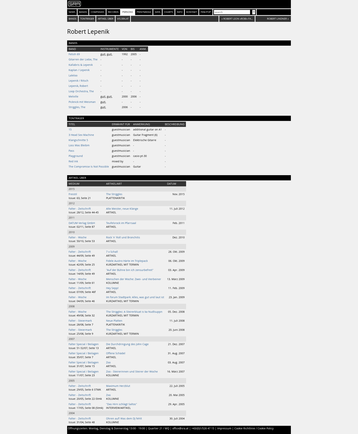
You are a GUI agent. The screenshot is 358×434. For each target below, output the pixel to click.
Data (157, 12)
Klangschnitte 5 (78, 140)
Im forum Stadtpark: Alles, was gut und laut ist (135, 297)
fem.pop (206, 12)
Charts (168, 12)
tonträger (87, 18)
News (72, 12)
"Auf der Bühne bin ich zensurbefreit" (129, 270)
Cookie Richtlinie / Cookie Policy (254, 428)
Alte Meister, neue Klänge (122, 208)
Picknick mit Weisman (82, 102)
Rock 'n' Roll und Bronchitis (123, 237)
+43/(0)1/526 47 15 (202, 428)
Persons (127, 12)
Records (113, 12)
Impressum (224, 428)
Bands (83, 12)
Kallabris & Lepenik (81, 65)
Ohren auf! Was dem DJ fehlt (124, 418)
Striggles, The (77, 107)
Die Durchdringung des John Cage (127, 344)
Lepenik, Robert (78, 86)
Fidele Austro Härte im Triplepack (127, 261)
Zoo (108, 362)
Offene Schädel (115, 353)
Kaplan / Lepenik (79, 70)
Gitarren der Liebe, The (83, 59)
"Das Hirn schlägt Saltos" (121, 404)
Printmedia (144, 12)
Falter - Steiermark (80, 320)
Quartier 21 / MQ (158, 428)
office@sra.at (180, 428)
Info (180, 12)
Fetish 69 (74, 54)
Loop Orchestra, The (81, 91)
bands (72, 18)
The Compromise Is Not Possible (89, 166)
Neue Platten (114, 320)
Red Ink (73, 161)
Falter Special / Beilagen (84, 344)
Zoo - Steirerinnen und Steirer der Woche (132, 371)
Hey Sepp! (112, 288)
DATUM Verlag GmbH (82, 223)
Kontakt (191, 12)
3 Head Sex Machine (81, 135)
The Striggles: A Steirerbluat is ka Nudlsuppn (134, 311)
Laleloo (73, 75)
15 (70, 129)
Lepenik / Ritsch (78, 80)
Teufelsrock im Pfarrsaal (121, 223)
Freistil (73, 194)
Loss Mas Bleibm (79, 145)
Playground (76, 156)
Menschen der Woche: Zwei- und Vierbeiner (133, 279)
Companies (97, 12)
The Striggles (114, 194)
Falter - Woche (78, 237)
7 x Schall (112, 251)
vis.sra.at (123, 18)
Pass (71, 150)
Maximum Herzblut (118, 386)
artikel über (105, 18)
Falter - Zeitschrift (80, 208)
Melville (73, 96)
